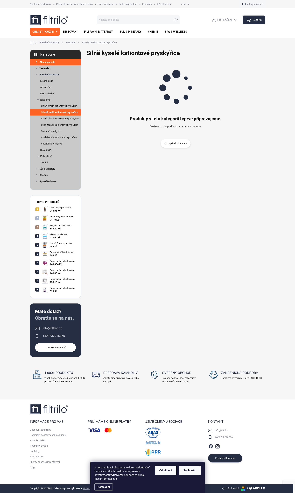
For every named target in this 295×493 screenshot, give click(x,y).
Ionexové (45, 99)
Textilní (44, 162)
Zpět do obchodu (178, 143)
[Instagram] (217, 445)
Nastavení (103, 487)
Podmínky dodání (128, 4)
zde (115, 478)
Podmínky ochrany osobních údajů (74, 4)
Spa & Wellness (47, 181)
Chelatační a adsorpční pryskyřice (59, 137)
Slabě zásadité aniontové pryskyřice (60, 118)
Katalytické (46, 156)
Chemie (43, 175)
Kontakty (147, 4)
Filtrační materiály (49, 74)
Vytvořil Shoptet (230, 488)
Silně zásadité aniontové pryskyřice (59, 125)
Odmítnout (165, 470)
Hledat (175, 19)
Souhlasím (189, 470)
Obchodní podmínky (40, 4)
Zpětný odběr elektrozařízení (45, 462)
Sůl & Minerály (47, 168)
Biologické (45, 150)
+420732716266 (54, 336)
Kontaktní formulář (55, 347)
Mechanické (46, 80)
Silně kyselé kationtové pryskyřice (59, 112)
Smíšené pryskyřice (51, 131)
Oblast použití (47, 62)
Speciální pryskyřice (51, 143)
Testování (44, 68)
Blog (32, 467)
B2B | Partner (164, 4)
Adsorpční (45, 87)
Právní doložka (106, 4)
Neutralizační (47, 93)
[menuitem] (45, 32)
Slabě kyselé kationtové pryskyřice (59, 106)
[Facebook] (210, 445)
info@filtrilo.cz (52, 328)
